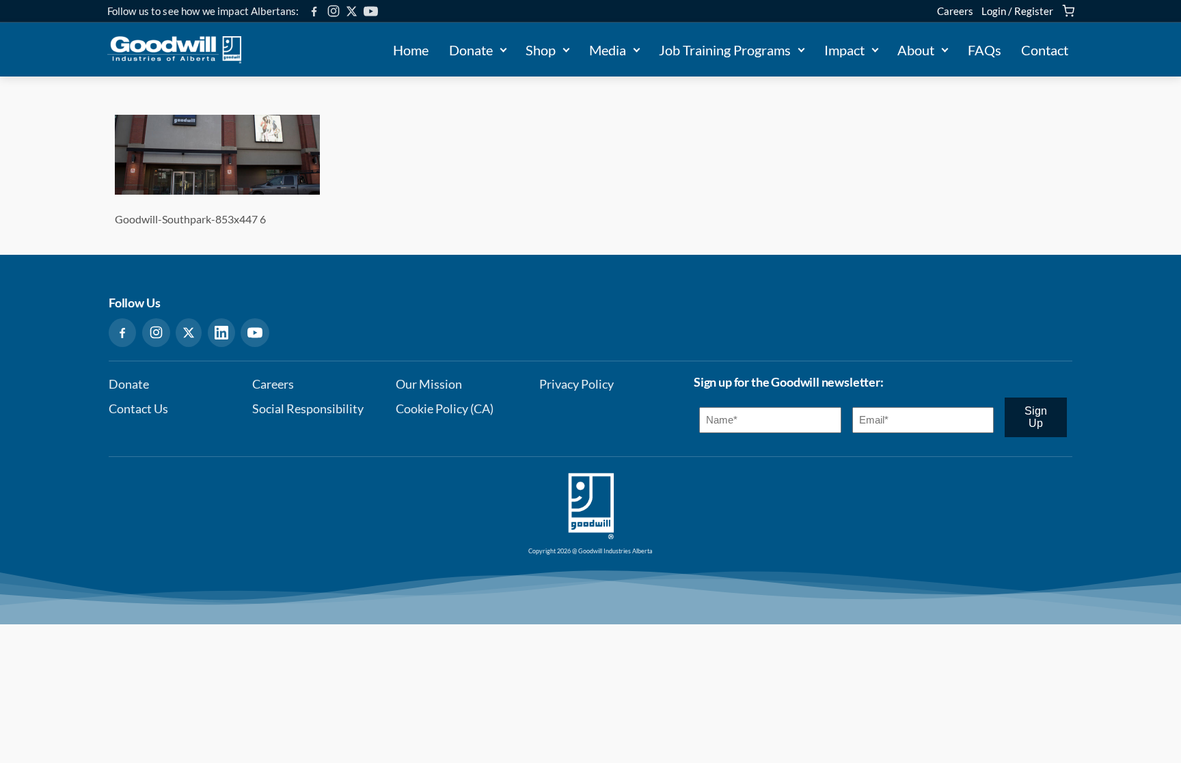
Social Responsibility (308, 409)
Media (607, 50)
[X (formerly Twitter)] (351, 11)
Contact (1044, 50)
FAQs (984, 50)
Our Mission (429, 384)
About (915, 50)
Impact (844, 50)
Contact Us (138, 409)
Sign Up (1035, 417)
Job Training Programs (725, 50)
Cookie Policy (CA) (444, 409)
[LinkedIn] (221, 332)
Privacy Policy (576, 384)
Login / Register (1017, 11)
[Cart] (1068, 11)
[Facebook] (314, 11)
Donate (471, 50)
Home (411, 50)
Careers (955, 11)
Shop (541, 50)
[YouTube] (371, 11)
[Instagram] (333, 11)
